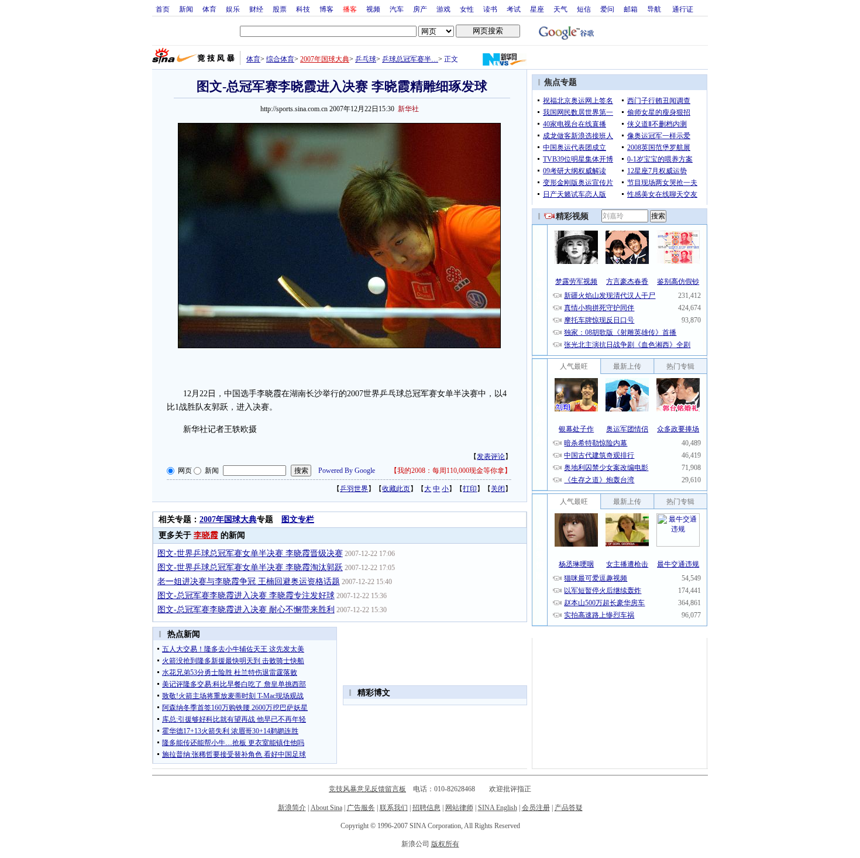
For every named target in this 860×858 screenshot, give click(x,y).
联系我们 (394, 808)
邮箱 (631, 8)
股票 (280, 8)
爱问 (607, 8)
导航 (654, 8)
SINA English (497, 808)
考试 (514, 8)
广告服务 (361, 808)
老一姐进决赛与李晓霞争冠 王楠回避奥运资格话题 (248, 581)
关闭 (498, 489)
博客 (326, 8)
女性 (467, 8)
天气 (560, 8)
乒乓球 (365, 59)
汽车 (397, 8)
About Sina (326, 808)
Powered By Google (346, 470)
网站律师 (459, 808)
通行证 (682, 8)
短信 (584, 8)
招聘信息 (426, 808)
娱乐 (233, 8)
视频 (373, 8)
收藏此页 (396, 489)
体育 (209, 8)
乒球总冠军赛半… (410, 59)
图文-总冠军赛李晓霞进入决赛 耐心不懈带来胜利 (246, 609)
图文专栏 (297, 519)
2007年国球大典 (324, 59)
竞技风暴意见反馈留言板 (367, 789)
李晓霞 (206, 535)
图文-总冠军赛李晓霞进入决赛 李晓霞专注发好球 (246, 595)
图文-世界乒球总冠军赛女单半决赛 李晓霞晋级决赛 (250, 553)
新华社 (408, 109)
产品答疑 (569, 808)
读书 (490, 8)
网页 (185, 470)
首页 (163, 8)
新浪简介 (292, 808)
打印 (470, 489)
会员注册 (536, 808)
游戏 (443, 8)
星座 (537, 8)
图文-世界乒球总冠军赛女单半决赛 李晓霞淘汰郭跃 (250, 567)
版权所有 (445, 844)
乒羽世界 (354, 489)
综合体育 (280, 59)
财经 (256, 8)
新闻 (186, 8)
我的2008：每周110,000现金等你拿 (450, 470)
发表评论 (491, 456)
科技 (303, 8)
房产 (420, 8)
